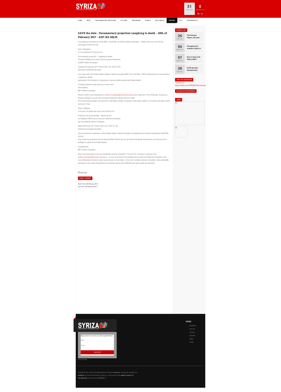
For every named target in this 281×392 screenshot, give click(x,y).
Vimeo (191, 339)
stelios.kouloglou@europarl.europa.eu (120, 95)
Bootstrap (81, 375)
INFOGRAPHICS (192, 20)
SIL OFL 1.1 (103, 378)
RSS (180, 20)
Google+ (192, 332)
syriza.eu (117, 372)
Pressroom (136, 20)
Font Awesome (82, 378)
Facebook (192, 326)
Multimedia (159, 20)
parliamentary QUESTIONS (105, 20)
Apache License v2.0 (127, 375)
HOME (80, 20)
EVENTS (148, 20)
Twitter (192, 329)
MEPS (89, 20)
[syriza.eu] (90, 6)
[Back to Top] (2, 390)
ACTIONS (124, 20)
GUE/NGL (172, 20)
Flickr (191, 342)
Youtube (192, 335)
